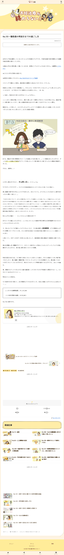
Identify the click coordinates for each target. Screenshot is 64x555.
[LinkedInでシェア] (32, 443)
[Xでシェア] (10, 435)
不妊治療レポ (7, 370)
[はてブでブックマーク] (25, 439)
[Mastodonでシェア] (25, 435)
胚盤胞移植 (21, 370)
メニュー (11, 543)
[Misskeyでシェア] (53, 435)
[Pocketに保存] (39, 439)
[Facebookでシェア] (10, 439)
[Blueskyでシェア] (39, 435)
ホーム (32, 543)
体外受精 (14, 370)
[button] (46, 412)
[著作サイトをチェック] (16, 320)
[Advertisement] (32, 51)
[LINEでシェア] (53, 439)
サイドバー (32, 546)
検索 (52, 543)
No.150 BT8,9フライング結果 (29, 78)
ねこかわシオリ (19, 311)
